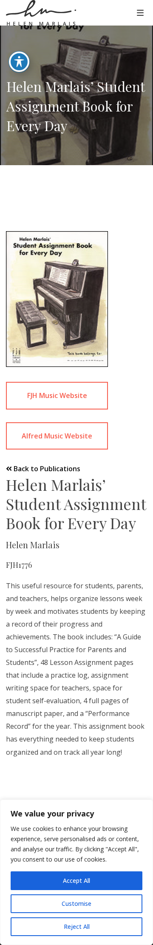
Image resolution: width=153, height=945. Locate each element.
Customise (76, 903)
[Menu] (140, 12)
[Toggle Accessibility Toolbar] (19, 62)
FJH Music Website (57, 395)
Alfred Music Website (57, 436)
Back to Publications (46, 468)
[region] (76, 872)
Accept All (76, 880)
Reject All (77, 926)
